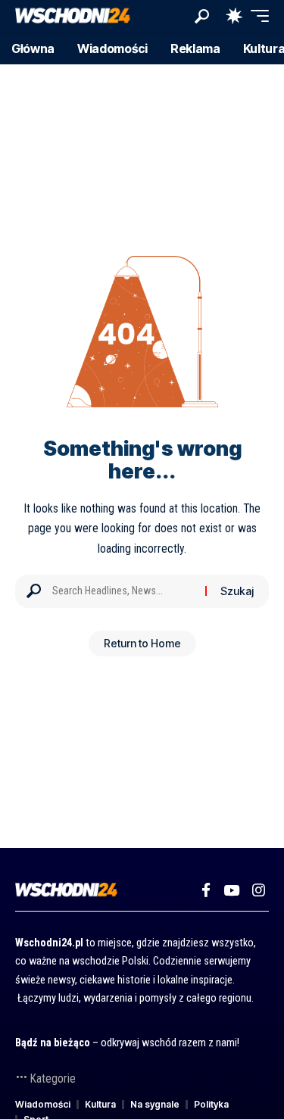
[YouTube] (231, 890)
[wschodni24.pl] (72, 16)
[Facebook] (206, 890)
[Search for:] (123, 591)
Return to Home (142, 643)
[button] (202, 16)
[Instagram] (258, 890)
